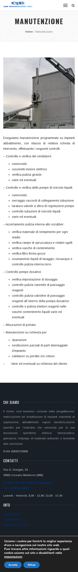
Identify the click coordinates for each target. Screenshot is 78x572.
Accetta (12, 565)
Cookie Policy (12, 519)
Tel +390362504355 (16, 488)
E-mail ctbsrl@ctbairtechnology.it (27, 482)
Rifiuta (31, 565)
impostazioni (13, 557)
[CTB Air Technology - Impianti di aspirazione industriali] (18, 4)
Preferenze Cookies (15, 524)
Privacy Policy (12, 514)
